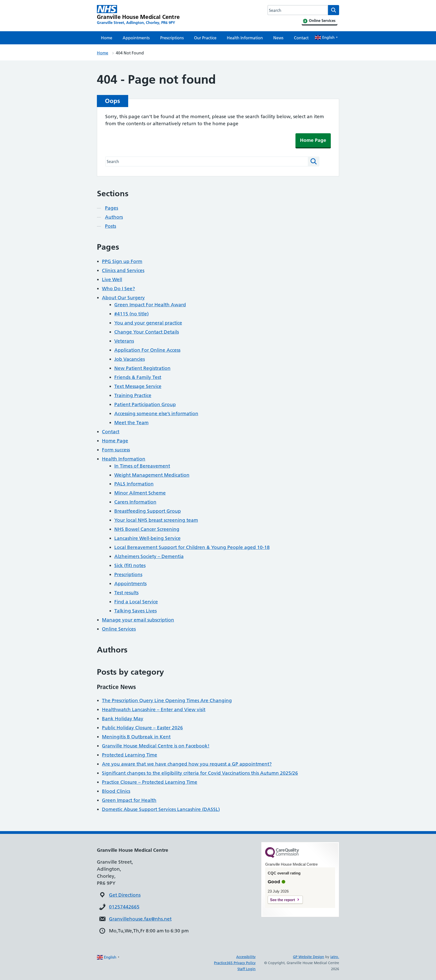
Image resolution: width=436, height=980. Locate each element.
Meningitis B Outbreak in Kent (136, 737)
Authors (114, 217)
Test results (126, 593)
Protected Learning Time (129, 755)
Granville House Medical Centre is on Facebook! (155, 746)
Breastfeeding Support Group (147, 511)
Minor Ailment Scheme (140, 493)
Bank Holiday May (122, 719)
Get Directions (125, 895)
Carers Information (135, 502)
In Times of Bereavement (142, 466)
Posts (110, 226)
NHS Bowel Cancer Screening (146, 529)
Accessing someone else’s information (156, 413)
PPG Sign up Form (122, 261)
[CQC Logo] (282, 857)
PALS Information (134, 484)
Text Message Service (137, 386)
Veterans (124, 341)
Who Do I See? (118, 288)
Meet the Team (131, 423)
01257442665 (124, 907)
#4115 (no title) (131, 314)
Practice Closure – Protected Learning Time (149, 782)
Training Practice (132, 395)
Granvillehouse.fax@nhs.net (140, 919)
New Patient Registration (142, 368)
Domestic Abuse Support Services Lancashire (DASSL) (161, 809)
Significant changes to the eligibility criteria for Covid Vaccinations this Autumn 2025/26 (200, 773)
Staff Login (246, 969)
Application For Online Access (147, 350)
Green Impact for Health (129, 800)
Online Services (119, 629)
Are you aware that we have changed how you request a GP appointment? (187, 764)
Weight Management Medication (151, 475)
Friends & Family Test (137, 377)
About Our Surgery (123, 298)
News (278, 37)
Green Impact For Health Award (150, 305)
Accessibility (246, 957)
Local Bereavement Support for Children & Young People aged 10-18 (192, 547)
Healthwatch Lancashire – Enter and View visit (153, 709)
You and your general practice (148, 323)
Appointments (136, 37)
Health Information (245, 37)
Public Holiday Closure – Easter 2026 (142, 728)
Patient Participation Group (145, 404)
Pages (111, 208)
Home (106, 37)
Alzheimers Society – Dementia (149, 556)
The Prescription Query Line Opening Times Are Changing (167, 700)
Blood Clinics (116, 791)
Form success (116, 450)
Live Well (112, 279)
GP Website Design (308, 957)
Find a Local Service (136, 602)
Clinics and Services (123, 270)
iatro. (334, 957)
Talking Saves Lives (135, 611)
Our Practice (205, 37)
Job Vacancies (129, 359)
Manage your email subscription (138, 620)
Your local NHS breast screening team (156, 520)
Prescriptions (172, 37)
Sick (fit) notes (130, 565)
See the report (282, 900)
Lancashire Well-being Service (147, 538)
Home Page (313, 140)
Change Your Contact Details (146, 332)
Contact (301, 37)
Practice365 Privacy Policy (235, 963)
